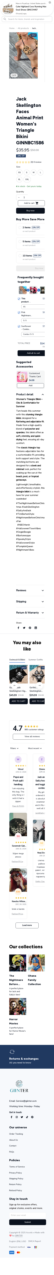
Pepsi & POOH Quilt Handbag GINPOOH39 (18, 806)
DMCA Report (34, 1241)
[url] (19, 1235)
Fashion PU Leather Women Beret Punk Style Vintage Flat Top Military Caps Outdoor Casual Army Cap (18, 861)
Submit (27, 1222)
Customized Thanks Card (35, 375)
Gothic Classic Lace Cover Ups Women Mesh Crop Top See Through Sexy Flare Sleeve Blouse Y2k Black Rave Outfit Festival (41, 881)
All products (23, 28)
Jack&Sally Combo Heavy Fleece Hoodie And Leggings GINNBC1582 (41, 813)
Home (12, 28)
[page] (25, 1058)
